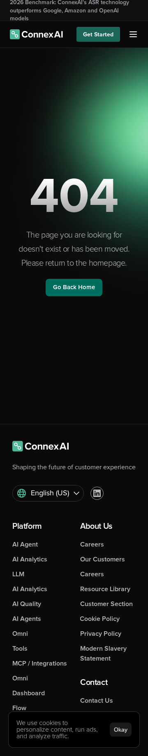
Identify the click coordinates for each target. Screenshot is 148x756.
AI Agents (26, 619)
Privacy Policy (100, 633)
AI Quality (26, 604)
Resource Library (105, 589)
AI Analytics (29, 559)
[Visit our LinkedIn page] (97, 493)
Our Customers (102, 559)
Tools (20, 648)
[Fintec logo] (45, 446)
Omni (20, 633)
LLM (18, 574)
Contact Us (96, 700)
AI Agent (25, 544)
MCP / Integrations (39, 663)
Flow (19, 708)
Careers (92, 544)
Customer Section (106, 604)
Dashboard (28, 693)
